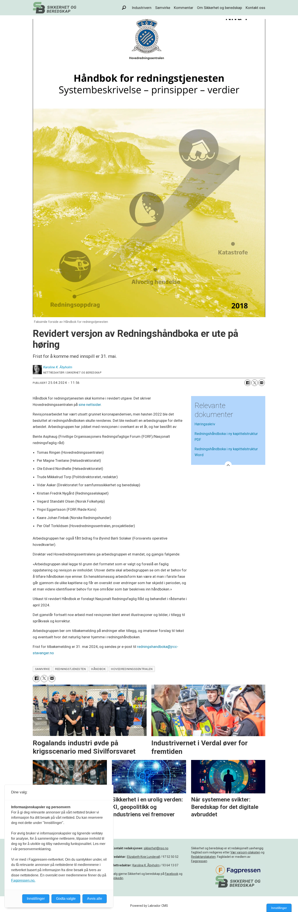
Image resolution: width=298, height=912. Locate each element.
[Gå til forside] (54, 7)
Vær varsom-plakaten (245, 852)
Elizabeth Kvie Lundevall (143, 856)
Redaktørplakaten (203, 856)
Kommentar (183, 7)
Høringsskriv (205, 424)
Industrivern (141, 7)
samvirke (42, 669)
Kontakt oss (255, 7)
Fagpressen (199, 861)
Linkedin (117, 878)
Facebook (171, 874)
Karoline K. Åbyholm (146, 865)
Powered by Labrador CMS (149, 906)
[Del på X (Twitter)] (254, 382)
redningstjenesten (70, 669)
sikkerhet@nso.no (156, 848)
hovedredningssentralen (131, 669)
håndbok (98, 669)
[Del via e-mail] (261, 382)
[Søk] (124, 7)
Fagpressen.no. (23, 880)
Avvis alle (94, 898)
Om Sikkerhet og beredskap (219, 7)
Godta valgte (66, 898)
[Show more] (228, 464)
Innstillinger (279, 908)
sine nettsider (90, 404)
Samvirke (162, 7)
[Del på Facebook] (247, 382)
